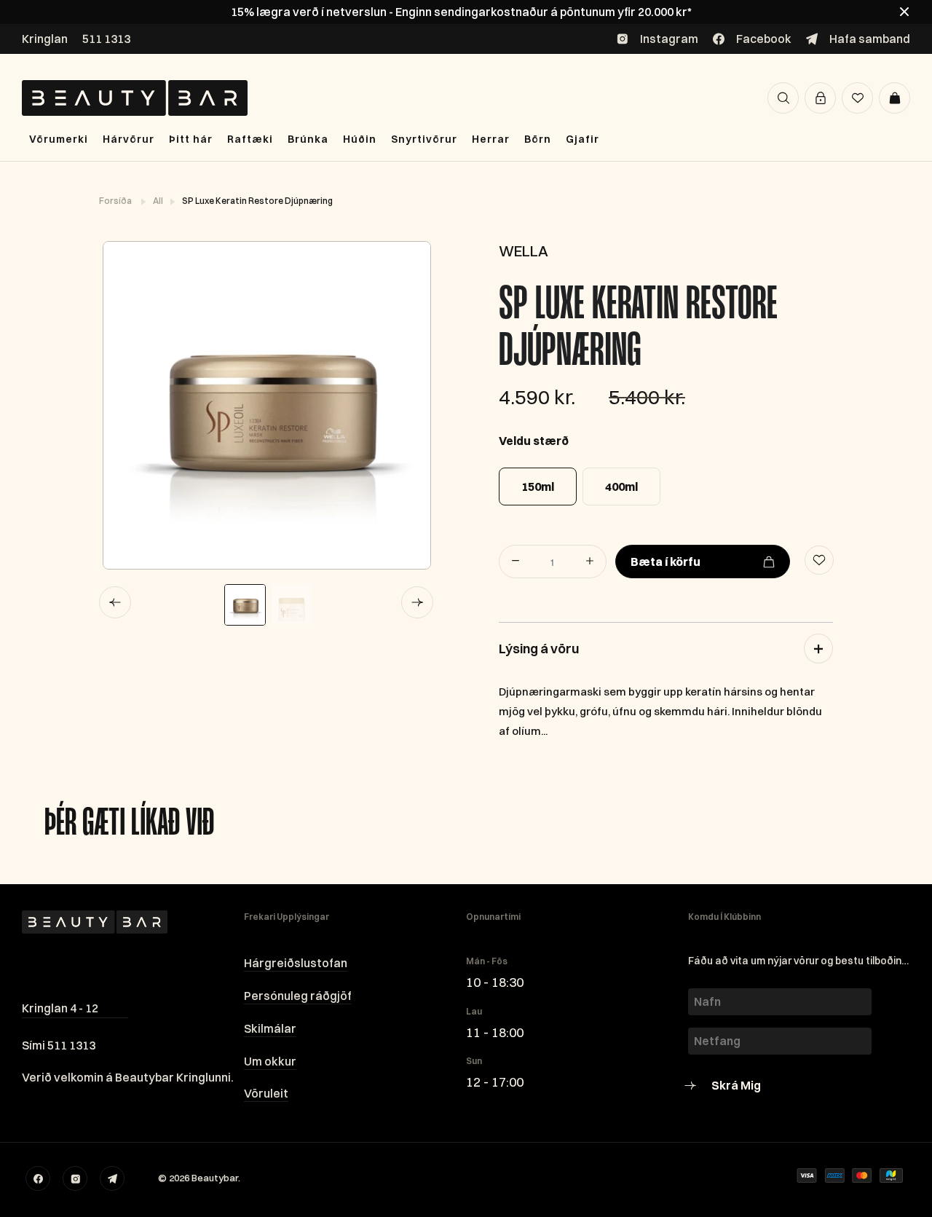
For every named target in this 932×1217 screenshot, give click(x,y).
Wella (523, 251)
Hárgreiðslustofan (295, 963)
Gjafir (582, 139)
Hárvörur (128, 139)
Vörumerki (58, 139)
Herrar (491, 139)
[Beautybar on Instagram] (75, 1178)
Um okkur (270, 1061)
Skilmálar (270, 1028)
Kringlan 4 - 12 (60, 1008)
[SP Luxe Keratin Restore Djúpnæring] (266, 405)
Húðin (359, 139)
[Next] (417, 602)
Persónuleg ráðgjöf (298, 995)
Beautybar (214, 1177)
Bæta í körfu (665, 561)
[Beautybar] (135, 98)
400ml (621, 486)
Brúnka (308, 139)
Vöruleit (266, 1093)
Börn (537, 139)
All (159, 200)
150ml (537, 486)
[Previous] (115, 602)
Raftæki (250, 139)
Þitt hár (191, 139)
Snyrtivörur (424, 139)
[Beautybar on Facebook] (37, 1178)
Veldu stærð (534, 440)
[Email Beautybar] (112, 1178)
